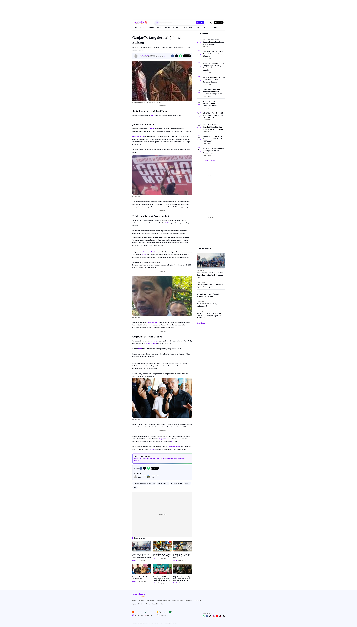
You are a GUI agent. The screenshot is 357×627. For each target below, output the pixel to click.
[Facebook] (207, 616)
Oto (185, 27)
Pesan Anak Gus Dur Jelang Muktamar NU (141, 578)
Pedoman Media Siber (163, 600)
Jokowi (153, 115)
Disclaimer (198, 600)
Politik (142, 27)
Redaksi (141, 600)
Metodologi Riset (177, 600)
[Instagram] (214, 616)
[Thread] (224, 616)
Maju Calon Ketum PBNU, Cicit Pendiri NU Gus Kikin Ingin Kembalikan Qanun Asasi (181, 578)
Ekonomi (151, 27)
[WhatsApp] (204, 616)
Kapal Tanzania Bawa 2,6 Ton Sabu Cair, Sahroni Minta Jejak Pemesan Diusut (141, 556)
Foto (221, 27)
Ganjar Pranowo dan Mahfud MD (144, 483)
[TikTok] (220, 616)
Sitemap (162, 604)
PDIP (163, 204)
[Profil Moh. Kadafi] (136, 56)
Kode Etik (155, 604)
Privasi (148, 604)
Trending (167, 27)
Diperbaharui (151, 56)
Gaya (198, 27)
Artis (159, 27)
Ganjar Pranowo (151, 343)
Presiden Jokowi (138, 136)
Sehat (204, 27)
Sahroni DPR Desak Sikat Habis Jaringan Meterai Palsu (181, 556)
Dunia (191, 27)
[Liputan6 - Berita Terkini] (138, 595)
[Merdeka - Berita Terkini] (142, 22)
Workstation (188, 600)
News (136, 27)
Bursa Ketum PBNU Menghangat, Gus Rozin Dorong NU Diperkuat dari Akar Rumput (161, 578)
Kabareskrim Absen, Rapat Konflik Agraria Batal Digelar (162, 555)
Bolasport (213, 27)
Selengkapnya (210, 160)
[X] (210, 616)
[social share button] (172, 55)
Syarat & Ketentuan (138, 604)
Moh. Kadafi (145, 55)
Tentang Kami (150, 600)
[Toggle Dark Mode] (211, 22)
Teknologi (177, 27)
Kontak (134, 600)
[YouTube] (217, 616)
